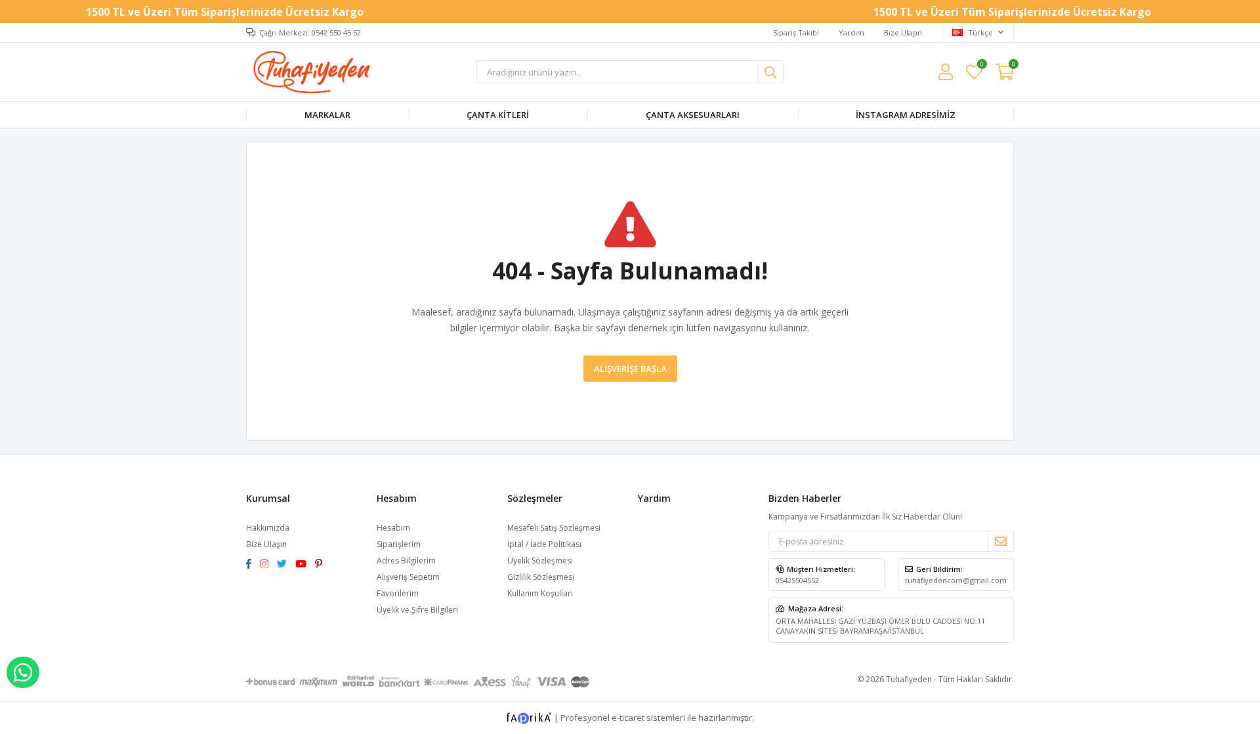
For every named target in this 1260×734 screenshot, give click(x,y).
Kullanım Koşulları (540, 593)
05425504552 (797, 580)
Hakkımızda (267, 527)
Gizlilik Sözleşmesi (540, 576)
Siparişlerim (399, 544)
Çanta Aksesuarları (693, 115)
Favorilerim (981, 66)
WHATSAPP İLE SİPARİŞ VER (23, 672)
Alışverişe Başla (630, 369)
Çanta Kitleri (498, 115)
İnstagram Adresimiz (906, 115)
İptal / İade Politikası (544, 544)
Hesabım (393, 527)
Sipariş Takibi (796, 32)
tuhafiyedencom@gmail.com (956, 580)
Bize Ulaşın (903, 32)
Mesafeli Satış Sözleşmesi (553, 527)
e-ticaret (628, 718)
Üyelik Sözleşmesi (540, 560)
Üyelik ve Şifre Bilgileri (417, 609)
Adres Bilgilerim (406, 560)
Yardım (851, 32)
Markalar (327, 115)
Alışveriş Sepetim (408, 576)
